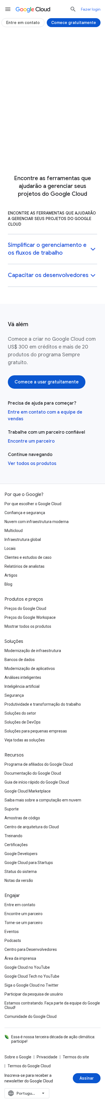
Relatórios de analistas (24, 566)
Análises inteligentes (22, 677)
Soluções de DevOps (22, 722)
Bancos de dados (19, 659)
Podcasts (12, 940)
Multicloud (13, 530)
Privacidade (47, 1057)
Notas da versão (18, 880)
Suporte (11, 809)
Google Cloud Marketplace (27, 791)
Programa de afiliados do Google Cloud (38, 764)
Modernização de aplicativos (29, 668)
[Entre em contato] (23, 22)
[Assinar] (87, 1078)
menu (7, 9)
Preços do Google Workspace (30, 617)
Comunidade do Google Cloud (30, 1016)
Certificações (16, 845)
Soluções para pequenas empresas (35, 731)
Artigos (10, 575)
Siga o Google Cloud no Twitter (31, 985)
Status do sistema (20, 871)
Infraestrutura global (22, 539)
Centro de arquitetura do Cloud (31, 827)
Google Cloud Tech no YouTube (31, 976)
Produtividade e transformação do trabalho (42, 704)
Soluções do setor (20, 713)
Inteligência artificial (21, 686)
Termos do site (76, 1057)
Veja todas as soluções (24, 740)
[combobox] (26, 1093)
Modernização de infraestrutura (32, 650)
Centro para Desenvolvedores (30, 949)
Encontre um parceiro (31, 441)
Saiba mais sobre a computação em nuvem (42, 800)
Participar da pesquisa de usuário (33, 994)
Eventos (11, 931)
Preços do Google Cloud (25, 608)
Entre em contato (19, 905)
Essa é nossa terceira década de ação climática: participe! (53, 1039)
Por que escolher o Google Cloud (32, 504)
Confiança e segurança (24, 512)
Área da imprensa (20, 958)
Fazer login (91, 9)
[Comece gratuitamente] (74, 22)
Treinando (13, 836)
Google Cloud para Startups (28, 862)
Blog (8, 584)
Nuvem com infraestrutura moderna (36, 521)
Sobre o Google (17, 1057)
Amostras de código (22, 818)
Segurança (14, 695)
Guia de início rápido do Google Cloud (36, 782)
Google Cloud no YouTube (27, 967)
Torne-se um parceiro (23, 922)
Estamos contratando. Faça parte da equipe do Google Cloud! (52, 1005)
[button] (52, 249)
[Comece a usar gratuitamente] (46, 382)
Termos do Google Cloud (29, 1066)
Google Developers (21, 853)
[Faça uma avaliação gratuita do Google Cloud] (52, 157)
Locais (10, 548)
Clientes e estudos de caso (28, 557)
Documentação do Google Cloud (32, 773)
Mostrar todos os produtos (27, 626)
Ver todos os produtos (32, 463)
